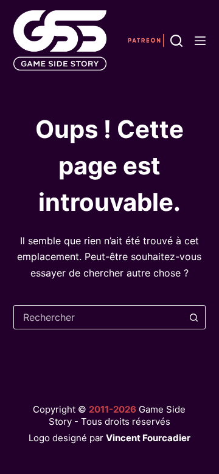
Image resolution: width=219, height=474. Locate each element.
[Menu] (200, 40)
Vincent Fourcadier (148, 438)
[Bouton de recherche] (193, 317)
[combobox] (98, 317)
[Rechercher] (176, 41)
